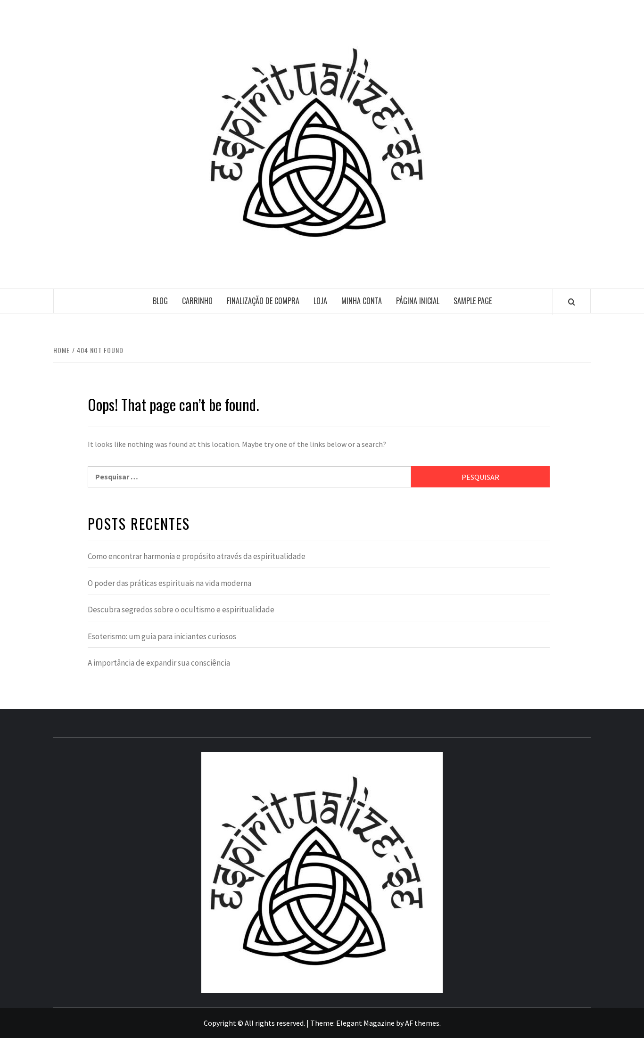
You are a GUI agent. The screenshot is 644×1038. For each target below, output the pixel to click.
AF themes (422, 1023)
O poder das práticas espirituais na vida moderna (169, 583)
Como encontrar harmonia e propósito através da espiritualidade (196, 556)
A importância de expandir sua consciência (159, 663)
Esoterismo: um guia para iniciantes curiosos (162, 636)
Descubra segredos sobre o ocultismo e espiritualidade (181, 609)
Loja (320, 300)
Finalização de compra (263, 300)
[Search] (571, 301)
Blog (160, 300)
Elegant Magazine (365, 1023)
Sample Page (473, 300)
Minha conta (361, 300)
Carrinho (197, 300)
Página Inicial (417, 300)
